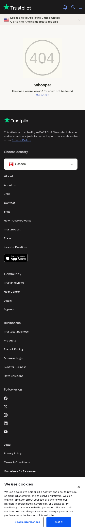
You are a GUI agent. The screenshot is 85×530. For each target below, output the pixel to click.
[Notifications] (65, 7)
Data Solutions (13, 376)
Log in (8, 300)
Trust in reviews (14, 282)
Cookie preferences (27, 521)
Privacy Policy (21, 140)
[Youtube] (6, 431)
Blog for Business (15, 367)
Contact (9, 203)
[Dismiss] (79, 20)
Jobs (7, 194)
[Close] (78, 487)
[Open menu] (80, 7)
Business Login (13, 358)
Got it (58, 521)
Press (7, 238)
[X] (6, 406)
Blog (7, 211)
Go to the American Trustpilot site (34, 21)
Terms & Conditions (17, 462)
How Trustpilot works (17, 220)
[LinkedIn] (6, 423)
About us (10, 185)
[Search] (73, 7)
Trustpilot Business (16, 331)
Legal (7, 444)
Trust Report (12, 229)
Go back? (42, 95)
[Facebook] (6, 398)
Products (10, 340)
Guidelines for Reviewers (20, 471)
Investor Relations (15, 247)
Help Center (12, 291)
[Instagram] (6, 414)
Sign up (9, 309)
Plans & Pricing (13, 349)
